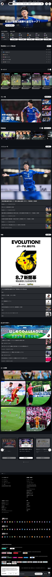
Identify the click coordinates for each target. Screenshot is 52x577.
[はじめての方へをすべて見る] (26, 332)
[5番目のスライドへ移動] (26, 462)
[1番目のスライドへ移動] (23, 27)
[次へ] (50, 69)
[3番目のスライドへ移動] (25, 27)
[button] (46, 3)
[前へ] (48, 69)
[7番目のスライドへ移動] (28, 462)
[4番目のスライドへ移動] (27, 27)
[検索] (49, 3)
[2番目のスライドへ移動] (24, 27)
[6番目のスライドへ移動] (27, 462)
